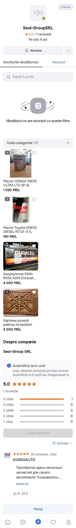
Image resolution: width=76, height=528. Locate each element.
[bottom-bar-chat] (22, 522)
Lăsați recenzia (38, 433)
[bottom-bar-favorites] (53, 522)
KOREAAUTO (24, 460)
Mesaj (38, 509)
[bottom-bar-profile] (68, 522)
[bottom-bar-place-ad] (38, 522)
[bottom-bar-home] (8, 522)
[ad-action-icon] (34, 153)
